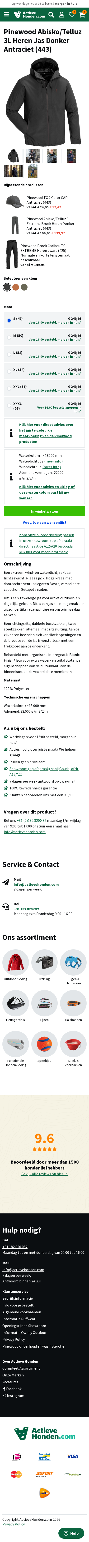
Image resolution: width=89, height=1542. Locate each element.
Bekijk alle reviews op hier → (44, 1173)
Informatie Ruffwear (18, 1318)
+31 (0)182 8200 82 (31, 820)
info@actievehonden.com (25, 831)
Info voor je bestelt (18, 1305)
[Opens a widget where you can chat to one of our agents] (71, 1534)
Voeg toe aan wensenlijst (44, 522)
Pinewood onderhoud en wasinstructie (33, 1346)
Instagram (15, 1395)
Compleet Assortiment (21, 1368)
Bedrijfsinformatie (17, 1298)
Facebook (14, 1388)
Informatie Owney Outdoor (24, 1332)
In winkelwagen (44, 511)
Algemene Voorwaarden (21, 1312)
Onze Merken (13, 1375)
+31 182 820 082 (26, 909)
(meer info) (53, 461)
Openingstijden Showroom (24, 1325)
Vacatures (10, 1381)
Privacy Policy (13, 1339)
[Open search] (51, 14)
